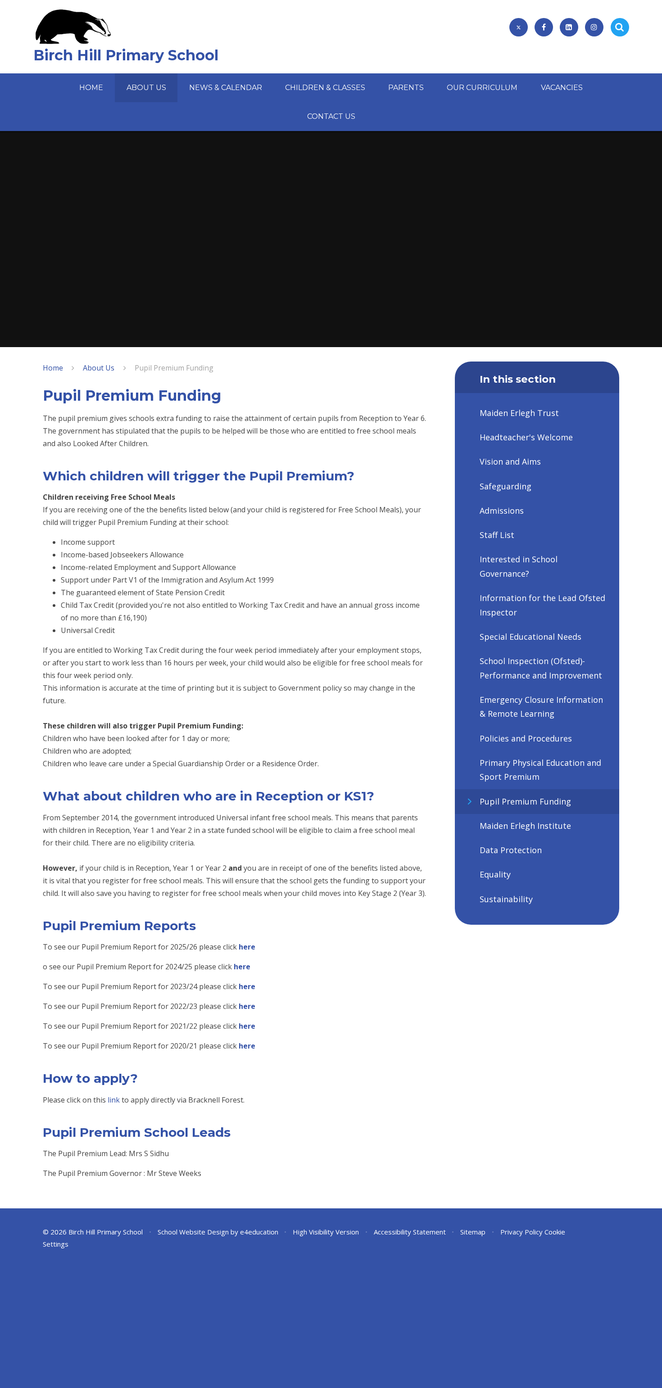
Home (53, 368)
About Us (98, 368)
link (114, 1100)
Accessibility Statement (410, 1231)
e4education (259, 1231)
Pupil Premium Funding (174, 368)
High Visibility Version (326, 1231)
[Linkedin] (569, 27)
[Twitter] (518, 27)
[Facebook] (544, 27)
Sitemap (472, 1231)
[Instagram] (594, 27)
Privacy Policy (521, 1231)
